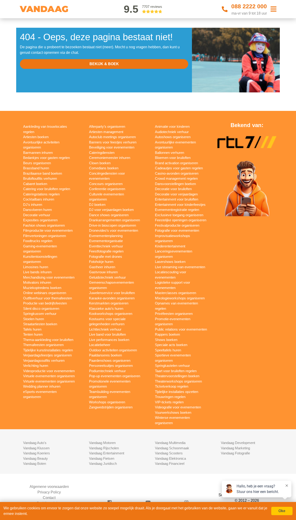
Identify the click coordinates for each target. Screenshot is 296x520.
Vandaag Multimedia (170, 443)
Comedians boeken (103, 168)
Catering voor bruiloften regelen (46, 189)
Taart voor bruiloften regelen (176, 371)
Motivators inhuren (37, 282)
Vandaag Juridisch (103, 463)
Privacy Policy (49, 492)
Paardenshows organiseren (109, 360)
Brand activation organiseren (176, 163)
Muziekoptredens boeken (42, 288)
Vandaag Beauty (35, 458)
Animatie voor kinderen (172, 126)
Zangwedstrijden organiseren (111, 407)
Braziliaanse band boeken (42, 173)
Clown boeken (100, 163)
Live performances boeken (109, 340)
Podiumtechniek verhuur (107, 371)
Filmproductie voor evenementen (48, 230)
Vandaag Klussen (36, 448)
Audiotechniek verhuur (172, 132)
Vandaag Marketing (235, 448)
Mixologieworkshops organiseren (180, 298)
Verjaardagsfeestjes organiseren (47, 355)
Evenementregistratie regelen (177, 210)
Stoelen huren (33, 319)
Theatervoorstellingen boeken (177, 376)
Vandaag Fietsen (101, 458)
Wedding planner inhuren (41, 386)
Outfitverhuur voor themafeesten (47, 298)
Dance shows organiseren (109, 215)
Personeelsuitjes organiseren (111, 366)
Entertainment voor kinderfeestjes (180, 205)
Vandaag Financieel (169, 463)
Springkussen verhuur (39, 314)
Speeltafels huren (168, 350)
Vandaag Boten (34, 463)
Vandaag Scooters (169, 453)
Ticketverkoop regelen (171, 386)
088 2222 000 (249, 6)
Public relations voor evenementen (181, 329)
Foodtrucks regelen (37, 241)
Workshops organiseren (107, 402)
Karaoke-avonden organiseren (112, 298)
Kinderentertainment (170, 246)
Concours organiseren (106, 184)
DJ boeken (97, 205)
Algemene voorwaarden (49, 487)
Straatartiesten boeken (40, 324)
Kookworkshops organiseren (110, 314)
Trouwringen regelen (170, 397)
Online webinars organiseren (44, 293)
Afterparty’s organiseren (107, 126)
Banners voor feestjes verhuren (112, 142)
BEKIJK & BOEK (104, 64)
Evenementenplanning (106, 236)
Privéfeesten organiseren (174, 314)
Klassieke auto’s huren (106, 308)
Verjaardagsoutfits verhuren (44, 360)
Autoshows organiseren (173, 137)
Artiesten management (106, 132)
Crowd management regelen (176, 178)
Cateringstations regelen (41, 194)
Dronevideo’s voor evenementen (113, 230)
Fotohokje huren (101, 262)
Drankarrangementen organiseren (114, 220)
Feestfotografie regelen (106, 251)
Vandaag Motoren (102, 443)
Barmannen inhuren (38, 153)
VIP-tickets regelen (169, 402)
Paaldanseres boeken (105, 355)
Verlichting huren (35, 366)
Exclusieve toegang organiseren (179, 215)
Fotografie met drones (105, 256)
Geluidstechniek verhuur (107, 277)
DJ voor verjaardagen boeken (111, 210)
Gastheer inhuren (102, 267)
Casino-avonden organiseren (176, 173)
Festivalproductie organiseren (177, 225)
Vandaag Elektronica (170, 458)
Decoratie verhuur (36, 215)
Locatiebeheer (99, 345)
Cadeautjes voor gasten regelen (179, 168)
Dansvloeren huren (37, 210)
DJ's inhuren (32, 205)
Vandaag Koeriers (36, 453)
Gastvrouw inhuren (103, 272)
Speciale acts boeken (171, 345)
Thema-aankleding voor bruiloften (48, 340)
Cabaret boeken (35, 184)
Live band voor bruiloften (107, 334)
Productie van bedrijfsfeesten (45, 303)
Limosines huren (35, 267)
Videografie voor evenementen (178, 407)
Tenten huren (33, 334)
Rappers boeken (167, 334)
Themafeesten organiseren (43, 345)
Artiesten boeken (36, 137)
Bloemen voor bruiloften (173, 158)
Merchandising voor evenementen (48, 277)
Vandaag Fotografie (235, 453)
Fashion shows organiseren (44, 225)
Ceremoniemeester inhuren (109, 158)
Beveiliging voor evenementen (111, 147)
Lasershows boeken (170, 262)
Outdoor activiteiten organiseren (113, 350)
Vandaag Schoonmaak (172, 448)
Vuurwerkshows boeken (173, 412)
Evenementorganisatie (106, 241)
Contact (49, 498)
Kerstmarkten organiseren (108, 303)
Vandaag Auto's (34, 443)
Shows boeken (166, 340)
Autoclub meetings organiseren (112, 137)
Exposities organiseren (40, 220)
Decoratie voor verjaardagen (176, 194)
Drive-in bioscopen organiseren (112, 225)
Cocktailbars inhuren (38, 199)
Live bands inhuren (37, 272)
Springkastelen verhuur (172, 366)
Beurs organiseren (37, 163)
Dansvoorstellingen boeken (175, 184)
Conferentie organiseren (107, 189)
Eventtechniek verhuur (106, 246)
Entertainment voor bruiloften (176, 199)
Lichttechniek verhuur (105, 329)
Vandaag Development (238, 443)
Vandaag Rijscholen (104, 448)
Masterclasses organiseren (175, 293)
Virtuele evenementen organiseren (49, 376)
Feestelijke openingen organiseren (180, 220)
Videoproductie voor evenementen (49, 371)
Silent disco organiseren (41, 308)
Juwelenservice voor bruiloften (112, 293)
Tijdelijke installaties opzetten (176, 392)
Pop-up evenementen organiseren (114, 376)
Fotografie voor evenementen (177, 230)
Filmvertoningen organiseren (44, 236)
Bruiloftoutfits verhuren (40, 178)
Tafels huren (32, 329)
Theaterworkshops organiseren (178, 381)
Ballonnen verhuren (169, 153)
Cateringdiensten (101, 153)
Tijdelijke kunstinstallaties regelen (48, 350)
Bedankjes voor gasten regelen (46, 158)
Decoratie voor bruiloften (173, 189)
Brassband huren (36, 168)
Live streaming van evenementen (180, 267)
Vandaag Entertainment (106, 453)
